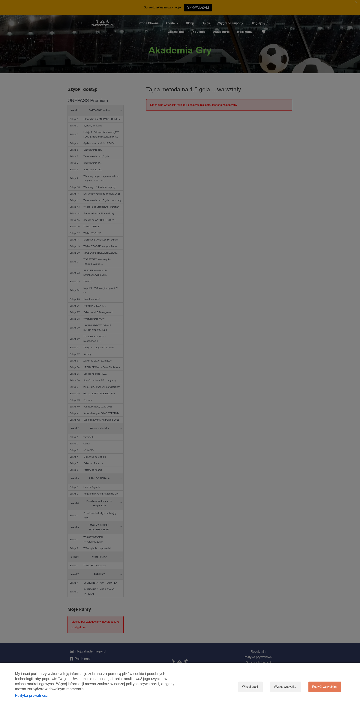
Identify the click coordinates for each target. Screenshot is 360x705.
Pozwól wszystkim (324, 687)
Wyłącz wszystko (285, 687)
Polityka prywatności (31, 695)
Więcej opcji (250, 687)
